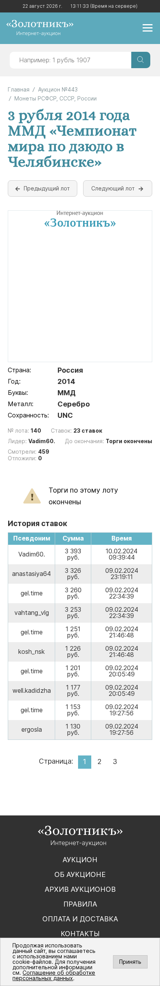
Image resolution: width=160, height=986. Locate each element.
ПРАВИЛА (80, 904)
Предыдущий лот (47, 188)
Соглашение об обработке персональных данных (53, 975)
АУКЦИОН (80, 860)
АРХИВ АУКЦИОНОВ (80, 889)
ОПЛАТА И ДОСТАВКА (80, 919)
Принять (130, 961)
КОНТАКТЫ (80, 934)
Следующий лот (113, 188)
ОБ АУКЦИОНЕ (80, 874)
